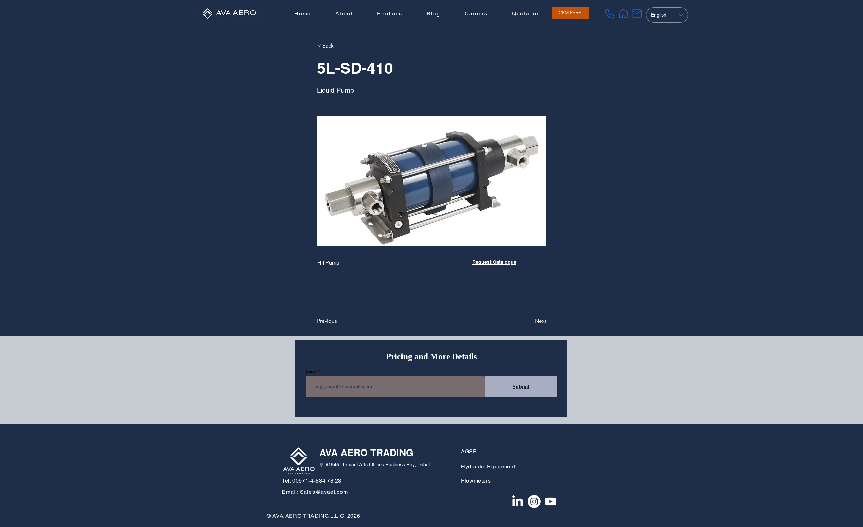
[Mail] (637, 13)
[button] (389, 14)
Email (311, 371)
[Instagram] (534, 501)
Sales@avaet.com (324, 492)
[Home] (623, 13)
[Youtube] (550, 501)
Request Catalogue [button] (494, 262)
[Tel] (610, 13)
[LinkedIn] (517, 501)
